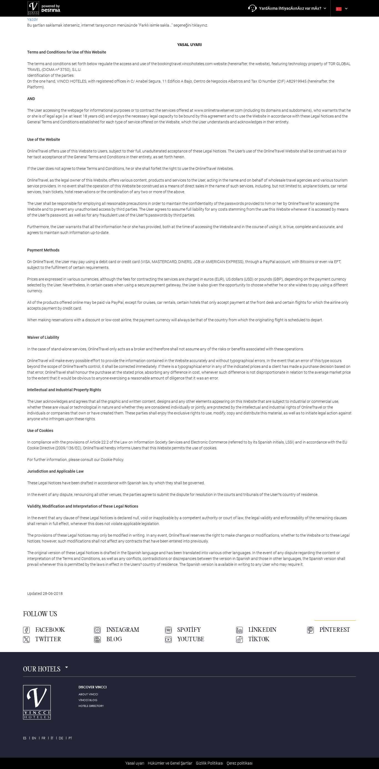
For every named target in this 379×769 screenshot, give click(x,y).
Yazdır (32, 19)
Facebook (50, 630)
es (24, 738)
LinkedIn (262, 630)
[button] (287, 8)
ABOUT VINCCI (88, 694)
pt (70, 738)
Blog (114, 639)
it (52, 738)
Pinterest (334, 630)
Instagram (122, 630)
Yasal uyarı (134, 763)
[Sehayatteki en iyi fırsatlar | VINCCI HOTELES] (45, 8)
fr (43, 738)
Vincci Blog (88, 700)
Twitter (48, 639)
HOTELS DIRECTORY (91, 705)
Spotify (189, 630)
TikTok (259, 639)
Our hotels (41, 669)
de (61, 738)
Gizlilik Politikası (209, 763)
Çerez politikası (239, 763)
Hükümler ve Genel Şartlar (170, 763)
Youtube (190, 639)
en (34, 738)
